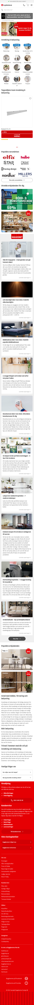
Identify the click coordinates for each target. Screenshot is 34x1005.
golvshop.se (4, 956)
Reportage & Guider (7, 869)
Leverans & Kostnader (8, 919)
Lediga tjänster (5, 874)
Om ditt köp (4, 914)
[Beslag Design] (8, 169)
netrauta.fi (4, 969)
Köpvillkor (4, 908)
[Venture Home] (25, 169)
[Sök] (2, 10)
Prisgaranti (4, 929)
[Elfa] (8, 157)
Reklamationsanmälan (8, 896)
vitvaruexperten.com (7, 961)
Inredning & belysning (8, 20)
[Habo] (25, 157)
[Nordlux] (8, 175)
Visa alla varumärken (15, 180)
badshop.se (4, 951)
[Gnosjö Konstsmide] (25, 163)
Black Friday (5, 877)
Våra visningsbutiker (7, 863)
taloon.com (4, 966)
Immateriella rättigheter (8, 871)
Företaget (4, 861)
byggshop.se (5, 953)
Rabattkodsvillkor (6, 911)
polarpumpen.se (6, 959)
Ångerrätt (4, 927)
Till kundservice (16, 831)
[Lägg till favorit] (30, 98)
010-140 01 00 (18, 800)
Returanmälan (5, 894)
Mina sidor (4, 886)
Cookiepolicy (5, 941)
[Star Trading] (8, 163)
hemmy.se (4, 972)
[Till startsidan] (6, 5)
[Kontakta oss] (24, 5)
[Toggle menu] (31, 5)
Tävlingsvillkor (5, 924)
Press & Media (5, 866)
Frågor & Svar (5, 921)
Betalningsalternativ (7, 916)
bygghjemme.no (6, 964)
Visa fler (15, 639)
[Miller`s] (25, 175)
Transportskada (6, 899)
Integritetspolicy (6, 939)
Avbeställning (5, 891)
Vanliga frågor (5, 888)
